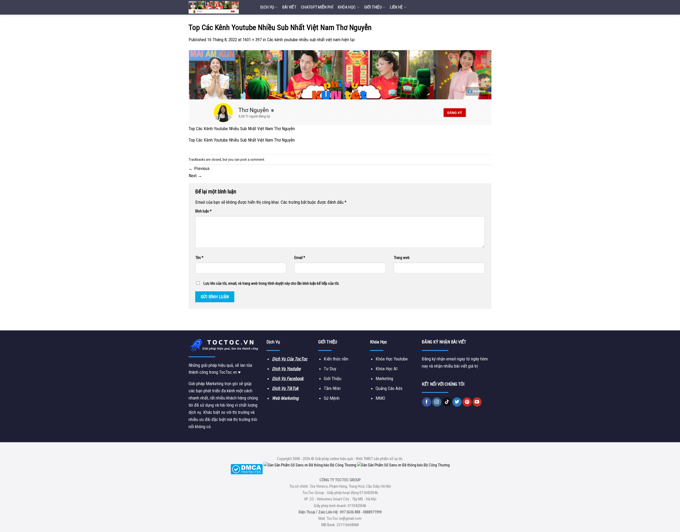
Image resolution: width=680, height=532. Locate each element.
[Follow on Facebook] (426, 402)
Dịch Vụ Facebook (288, 378)
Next (195, 175)
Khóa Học (347, 7)
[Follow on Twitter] (457, 402)
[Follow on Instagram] (436, 402)
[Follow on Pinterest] (467, 402)
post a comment (252, 159)
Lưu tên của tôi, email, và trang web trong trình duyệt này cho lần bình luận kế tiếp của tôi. (271, 283)
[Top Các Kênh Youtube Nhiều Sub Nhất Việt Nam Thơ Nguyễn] (340, 87)
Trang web (402, 257)
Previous (199, 168)
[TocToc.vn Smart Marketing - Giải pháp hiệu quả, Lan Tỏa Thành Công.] (220, 7)
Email (299, 257)
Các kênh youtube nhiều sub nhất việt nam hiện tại (311, 39)
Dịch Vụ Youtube (286, 368)
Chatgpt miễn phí (317, 7)
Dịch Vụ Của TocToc (289, 358)
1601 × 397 (252, 39)
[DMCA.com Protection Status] (247, 469)
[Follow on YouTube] (477, 402)
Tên (199, 257)
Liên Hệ (396, 7)
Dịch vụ (267, 7)
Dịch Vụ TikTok (285, 388)
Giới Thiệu (373, 7)
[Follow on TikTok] (447, 402)
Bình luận (203, 211)
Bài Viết (289, 7)
